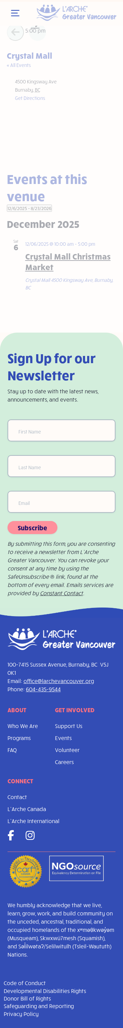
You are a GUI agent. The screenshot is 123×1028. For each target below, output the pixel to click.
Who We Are (23, 726)
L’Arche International (33, 821)
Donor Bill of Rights (27, 998)
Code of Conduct (25, 983)
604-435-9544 (43, 689)
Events (63, 738)
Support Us (68, 726)
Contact (17, 797)
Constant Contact (61, 593)
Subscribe (32, 527)
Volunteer (67, 750)
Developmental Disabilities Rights (45, 990)
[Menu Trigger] (15, 13)
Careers (64, 762)
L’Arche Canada (27, 809)
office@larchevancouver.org (59, 681)
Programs (19, 738)
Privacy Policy (21, 1013)
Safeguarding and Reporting (39, 1006)
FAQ (12, 750)
